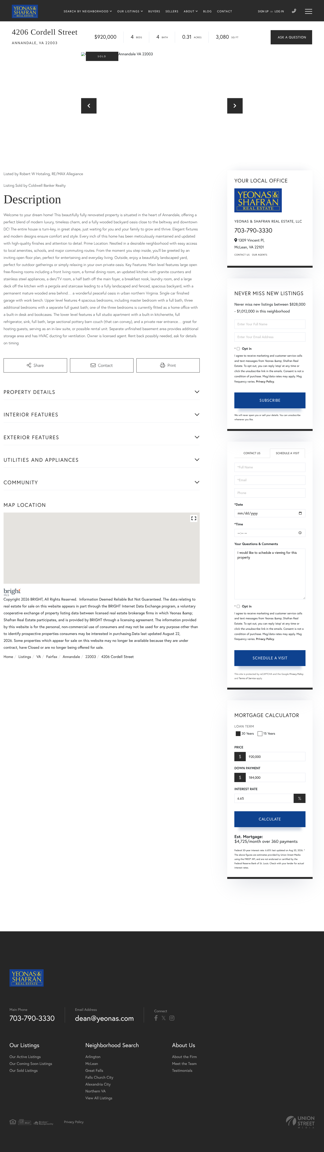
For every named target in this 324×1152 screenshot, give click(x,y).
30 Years (247, 733)
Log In (279, 11)
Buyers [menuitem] (154, 11)
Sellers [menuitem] (172, 11)
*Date (238, 504)
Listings (25, 656)
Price (238, 747)
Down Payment (247, 768)
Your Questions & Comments (256, 544)
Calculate (270, 819)
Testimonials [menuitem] (182, 1070)
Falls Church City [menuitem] (99, 1077)
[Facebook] (156, 1018)
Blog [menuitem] (207, 11)
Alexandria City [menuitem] (98, 1084)
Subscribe (270, 400)
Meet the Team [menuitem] (184, 1063)
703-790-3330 (253, 230)
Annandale (71, 656)
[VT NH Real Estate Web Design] (300, 1122)
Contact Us (242, 254)
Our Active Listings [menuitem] (25, 1056)
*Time (238, 524)
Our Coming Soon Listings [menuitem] (30, 1063)
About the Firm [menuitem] (184, 1056)
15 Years (269, 733)
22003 (90, 656)
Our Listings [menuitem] (128, 11)
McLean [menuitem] (91, 1063)
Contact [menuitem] (224, 11)
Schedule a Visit (287, 453)
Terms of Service (247, 678)
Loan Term (244, 726)
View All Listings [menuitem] (98, 1098)
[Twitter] (163, 1018)
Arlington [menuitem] (93, 1056)
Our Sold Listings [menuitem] (23, 1070)
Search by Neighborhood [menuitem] (86, 11)
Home (8, 656)
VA (39, 656)
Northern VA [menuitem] (95, 1091)
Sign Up (263, 11)
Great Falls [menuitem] (94, 1070)
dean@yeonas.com (104, 1018)
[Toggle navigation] (308, 11)
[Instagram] (171, 1018)
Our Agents (259, 254)
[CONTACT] (291, 37)
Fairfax (51, 656)
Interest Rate (245, 789)
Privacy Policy (265, 381)
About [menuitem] (189, 11)
